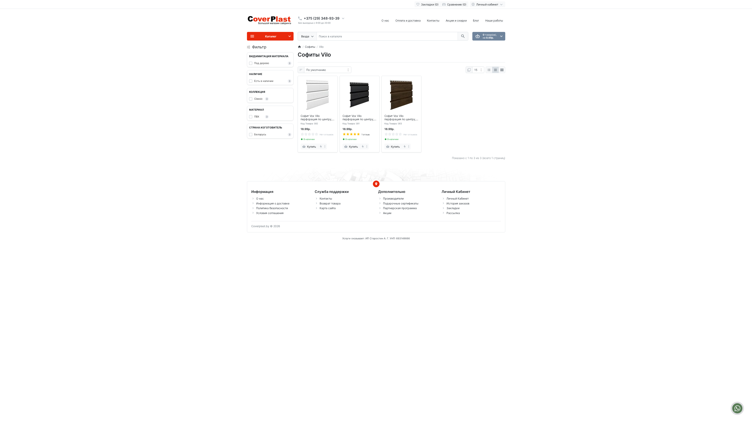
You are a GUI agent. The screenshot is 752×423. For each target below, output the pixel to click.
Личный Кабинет (457, 198)
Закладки (452, 208)
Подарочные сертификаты (400, 203)
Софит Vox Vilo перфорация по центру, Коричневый (400, 117)
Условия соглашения (270, 213)
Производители (393, 198)
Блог (476, 20)
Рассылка (453, 213)
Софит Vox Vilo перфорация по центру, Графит (358, 117)
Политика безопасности (272, 208)
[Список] (489, 70)
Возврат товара (330, 203)
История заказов (457, 203)
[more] (325, 146)
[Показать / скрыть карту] (376, 184)
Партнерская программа (400, 208)
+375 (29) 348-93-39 (321, 18)
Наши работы (494, 20)
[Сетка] (495, 70)
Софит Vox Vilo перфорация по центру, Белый (316, 117)
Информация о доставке (272, 203)
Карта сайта (328, 208)
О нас (385, 20)
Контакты (433, 20)
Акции (387, 213)
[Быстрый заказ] (320, 146)
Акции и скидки (456, 20)
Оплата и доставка (408, 20)
